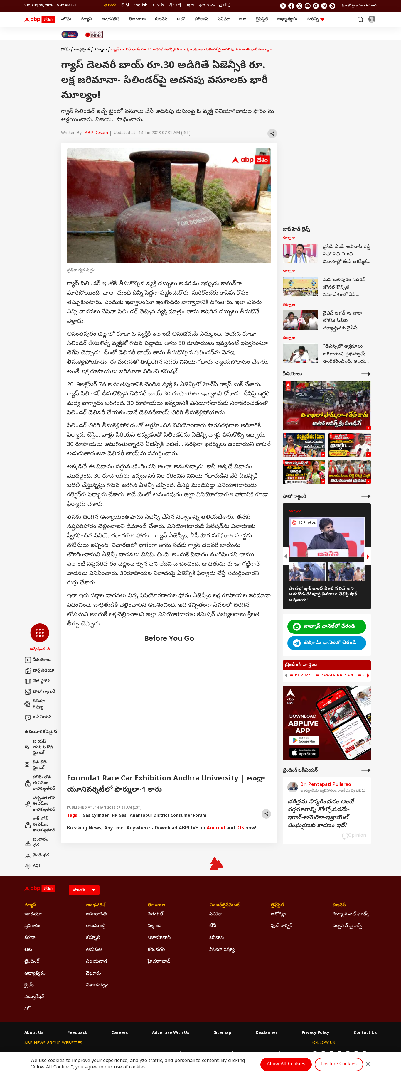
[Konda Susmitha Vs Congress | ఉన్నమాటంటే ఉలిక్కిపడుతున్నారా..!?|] (304, 445)
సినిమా (224, 19)
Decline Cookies (339, 1064)
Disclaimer (266, 1033)
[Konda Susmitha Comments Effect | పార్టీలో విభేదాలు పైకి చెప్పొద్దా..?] (304, 472)
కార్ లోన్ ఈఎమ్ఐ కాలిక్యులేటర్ (44, 824)
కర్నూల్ (93, 938)
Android (216, 828)
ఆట (242, 19)
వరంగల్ (155, 914)
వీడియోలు (42, 660)
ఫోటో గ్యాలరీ (44, 692)
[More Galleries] (366, 496)
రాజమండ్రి (95, 926)
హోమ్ (66, 19)
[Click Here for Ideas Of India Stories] (94, 34)
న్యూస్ (86, 19)
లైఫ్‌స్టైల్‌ (262, 19)
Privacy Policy (315, 1033)
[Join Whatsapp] (332, 5)
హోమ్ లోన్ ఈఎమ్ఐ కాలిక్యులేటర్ (44, 783)
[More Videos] (366, 374)
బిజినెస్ (161, 19)
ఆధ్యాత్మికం (287, 19)
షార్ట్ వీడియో (43, 671)
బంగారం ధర (40, 842)
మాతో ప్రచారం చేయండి (359, 6)
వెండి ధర (41, 855)
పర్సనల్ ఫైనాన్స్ (347, 926)
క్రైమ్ (29, 985)
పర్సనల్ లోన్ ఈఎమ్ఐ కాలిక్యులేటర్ (44, 804)
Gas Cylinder (95, 816)
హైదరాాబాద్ (159, 961)
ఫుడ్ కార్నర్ (281, 926)
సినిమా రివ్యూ (39, 704)
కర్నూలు (100, 50)
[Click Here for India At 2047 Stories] (70, 34)
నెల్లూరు (93, 974)
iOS (240, 828)
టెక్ (27, 1009)
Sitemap (222, 1033)
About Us (33, 1033)
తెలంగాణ (137, 19)
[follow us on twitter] (283, 5)
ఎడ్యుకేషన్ (34, 997)
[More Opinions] (366, 770)
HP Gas (119, 816)
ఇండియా (33, 914)
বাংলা (190, 6)
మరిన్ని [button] (312, 19)
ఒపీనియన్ (42, 717)
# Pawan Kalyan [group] (334, 675)
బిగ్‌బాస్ (201, 19)
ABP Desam (96, 133)
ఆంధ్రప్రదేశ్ (110, 19)
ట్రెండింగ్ (31, 961)
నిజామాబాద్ (159, 938)
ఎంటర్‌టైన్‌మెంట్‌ (224, 906)
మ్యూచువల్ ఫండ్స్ (351, 914)
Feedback (77, 1033)
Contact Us (365, 1033)
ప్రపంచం (32, 926)
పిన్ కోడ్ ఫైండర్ (40, 765)
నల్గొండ (154, 926)
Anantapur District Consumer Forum (168, 816)
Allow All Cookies (286, 1064)
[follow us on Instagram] (315, 5)
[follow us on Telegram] (324, 5)
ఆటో (181, 19)
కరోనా (30, 938)
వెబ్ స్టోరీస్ (41, 681)
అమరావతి (96, 914)
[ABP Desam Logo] (39, 19)
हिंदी (125, 6)
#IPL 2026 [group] (300, 675)
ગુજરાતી (206, 6)
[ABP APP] (304, 740)
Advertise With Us (170, 1033)
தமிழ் (225, 6)
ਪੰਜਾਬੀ (175, 6)
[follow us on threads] (299, 5)
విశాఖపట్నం (97, 985)
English (140, 6)
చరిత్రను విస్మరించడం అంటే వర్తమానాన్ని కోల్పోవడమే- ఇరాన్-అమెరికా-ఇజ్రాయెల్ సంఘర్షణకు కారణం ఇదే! (320, 814)
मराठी (158, 6)
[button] (40, 637)
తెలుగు (110, 6)
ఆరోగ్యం (278, 914)
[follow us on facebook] (291, 5)
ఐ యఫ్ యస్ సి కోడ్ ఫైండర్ (43, 747)
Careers (120, 1033)
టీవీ (212, 926)
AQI (37, 866)
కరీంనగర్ (156, 950)
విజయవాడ (96, 961)
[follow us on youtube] (307, 5)
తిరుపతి (94, 950)
